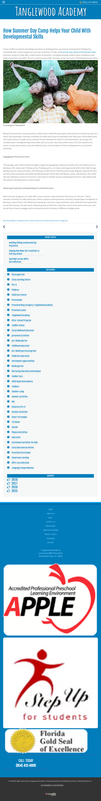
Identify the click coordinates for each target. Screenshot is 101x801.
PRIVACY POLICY (50, 534)
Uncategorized (63, 221)
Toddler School (18, 325)
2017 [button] (14, 483)
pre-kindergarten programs (24, 351)
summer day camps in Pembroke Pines (78, 52)
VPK (13, 401)
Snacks (15, 427)
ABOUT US (50, 513)
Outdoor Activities (20, 412)
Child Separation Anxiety (22, 381)
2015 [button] (14, 491)
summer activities (20, 396)
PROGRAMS (50, 538)
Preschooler (17, 300)
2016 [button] (15, 487)
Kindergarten (17, 366)
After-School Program (9, 221)
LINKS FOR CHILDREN (50, 530)
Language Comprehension (23, 468)
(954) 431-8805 (90, 2)
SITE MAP (50, 542)
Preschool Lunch (19, 310)
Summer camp (18, 391)
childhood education (22, 221)
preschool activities (20, 335)
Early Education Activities (23, 447)
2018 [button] (15, 480)
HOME (50, 509)
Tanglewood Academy (21, 315)
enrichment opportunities (50, 221)
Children (15, 290)
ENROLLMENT (50, 526)
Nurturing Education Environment (26, 371)
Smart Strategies (19, 417)
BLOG (50, 518)
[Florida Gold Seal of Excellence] (50, 740)
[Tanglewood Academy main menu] (3, 2)
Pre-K (14, 284)
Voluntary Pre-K (19, 406)
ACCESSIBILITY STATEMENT (52, 785)
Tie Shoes (16, 422)
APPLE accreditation (20, 462)
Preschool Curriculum (21, 452)
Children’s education (35, 221)
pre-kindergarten (19, 340)
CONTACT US (50, 522)
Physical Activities (19, 432)
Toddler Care (17, 376)
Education (16, 437)
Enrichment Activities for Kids (25, 442)
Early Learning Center (21, 279)
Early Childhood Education (23, 330)
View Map (50, 559)
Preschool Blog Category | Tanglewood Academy (32, 305)
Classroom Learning (20, 457)
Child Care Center (19, 294)
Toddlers (15, 386)
